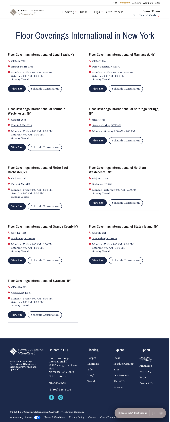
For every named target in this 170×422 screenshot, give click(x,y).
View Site (16, 88)
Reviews (119, 387)
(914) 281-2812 (18, 120)
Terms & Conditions (54, 417)
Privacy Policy (76, 417)
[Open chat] (153, 413)
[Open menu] (161, 413)
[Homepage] (27, 351)
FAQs (142, 377)
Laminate (93, 364)
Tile (89, 369)
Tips (97, 12)
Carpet (91, 358)
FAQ (157, 3)
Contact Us (146, 383)
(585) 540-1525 (18, 178)
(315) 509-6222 (19, 287)
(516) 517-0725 (99, 61)
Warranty (145, 371)
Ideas (83, 12)
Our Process (121, 375)
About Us (148, 3)
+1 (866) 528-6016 (60, 390)
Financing (145, 366)
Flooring (68, 12)
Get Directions (57, 376)
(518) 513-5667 (99, 120)
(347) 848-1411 (99, 233)
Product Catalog (123, 364)
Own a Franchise (109, 417)
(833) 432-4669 (19, 233)
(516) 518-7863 (18, 61)
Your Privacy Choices (21, 417)
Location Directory (145, 359)
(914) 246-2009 (100, 178)
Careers (92, 417)
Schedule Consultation (45, 88)
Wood (91, 381)
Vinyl (90, 375)
